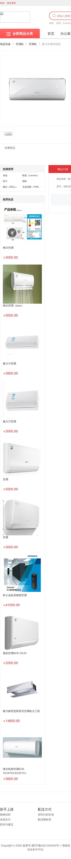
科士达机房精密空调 (15, 595)
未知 (51, 22)
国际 (24, 181)
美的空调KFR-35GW (15, 653)
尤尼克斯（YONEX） (33, 186)
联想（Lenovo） (30, 175)
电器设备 (5, 44)
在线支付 (5, 819)
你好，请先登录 (8, 2)
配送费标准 (44, 819)
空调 (5, 479)
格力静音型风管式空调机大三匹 (21, 711)
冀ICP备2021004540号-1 (46, 845)
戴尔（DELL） (10, 186)
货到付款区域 (46, 814)
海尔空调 (8, 247)
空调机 (20, 44)
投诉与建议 (6, 824)
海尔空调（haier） (13, 305)
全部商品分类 (22, 33)
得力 (5, 181)
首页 (51, 33)
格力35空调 (9, 363)
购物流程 (5, 814)
